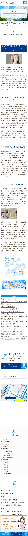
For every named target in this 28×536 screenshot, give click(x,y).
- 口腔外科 (5, 466)
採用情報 (5, 448)
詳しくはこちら (21, 400)
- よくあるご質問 (7, 473)
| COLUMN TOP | (14, 41)
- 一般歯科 (5, 462)
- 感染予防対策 (6, 455)
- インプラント (6, 471)
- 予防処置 (5, 464)
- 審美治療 (5, 469)
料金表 (5, 446)
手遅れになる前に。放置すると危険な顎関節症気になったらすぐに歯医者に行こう (10, 306)
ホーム (5, 439)
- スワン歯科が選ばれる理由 (10, 457)
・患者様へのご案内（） (11, 382)
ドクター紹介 (6, 441)
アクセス (5, 444)
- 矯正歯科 (5, 467)
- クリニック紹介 (7, 453)
